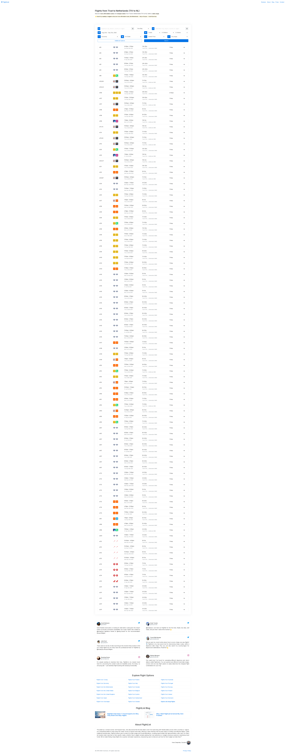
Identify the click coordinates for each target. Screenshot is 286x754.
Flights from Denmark (167, 698)
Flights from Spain (102, 698)
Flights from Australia (167, 679)
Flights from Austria (133, 694)
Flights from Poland (133, 679)
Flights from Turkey (102, 679)
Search (166, 40)
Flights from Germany (103, 683)
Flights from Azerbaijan (103, 701)
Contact (282, 2)
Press (277, 2)
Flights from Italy (133, 683)
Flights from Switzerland (135, 698)
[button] (132, 28)
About (269, 2)
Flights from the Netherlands (105, 687)
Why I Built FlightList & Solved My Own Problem (169, 714)
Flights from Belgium (134, 690)
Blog (273, 2)
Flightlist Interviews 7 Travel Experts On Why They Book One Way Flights (123, 714)
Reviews (263, 2)
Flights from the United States (105, 690)
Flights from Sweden (134, 701)
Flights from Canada (134, 687)
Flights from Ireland (166, 694)
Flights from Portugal (167, 683)
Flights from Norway (167, 687)
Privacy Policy (187, 750)
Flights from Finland (166, 690)
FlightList (5, 2)
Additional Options (120, 40)
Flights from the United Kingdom (106, 694)
